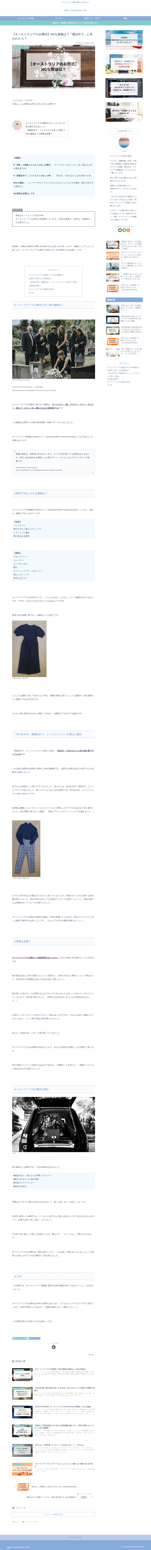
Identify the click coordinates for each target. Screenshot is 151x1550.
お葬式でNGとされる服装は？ (41, 278)
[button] (54, 1347)
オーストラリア (35, 1338)
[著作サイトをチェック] (120, 230)
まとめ (31, 293)
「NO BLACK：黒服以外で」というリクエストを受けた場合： (53, 282)
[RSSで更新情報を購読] (128, 230)
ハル (124, 151)
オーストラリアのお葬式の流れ (41, 289)
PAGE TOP (76, 1537)
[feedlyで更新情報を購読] (124, 230)
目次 (50, 270)
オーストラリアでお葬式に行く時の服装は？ (46, 275)
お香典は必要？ (35, 286)
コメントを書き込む (54, 1514)
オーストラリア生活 (21, 1338)
